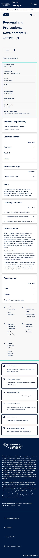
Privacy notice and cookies (13, 546)
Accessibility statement (12, 518)
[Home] (5, 5)
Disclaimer (9, 527)
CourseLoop (34, 555)
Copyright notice (10, 536)
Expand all (31, 142)
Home (3, 9)
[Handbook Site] (13, 446)
